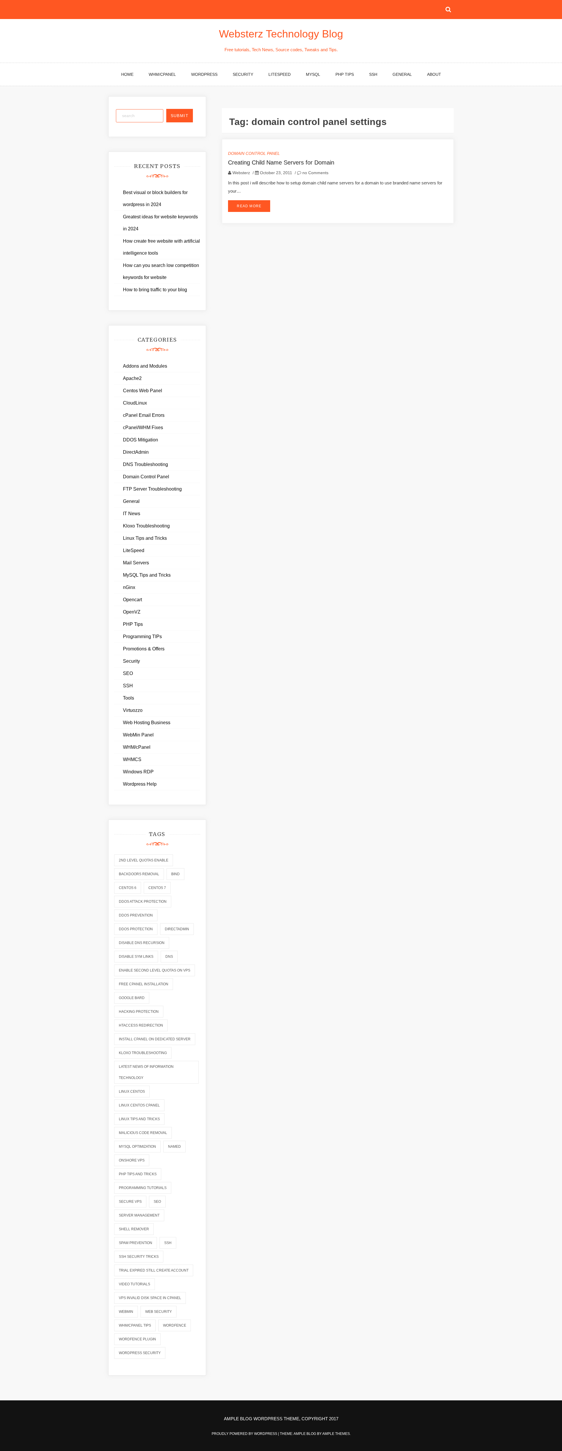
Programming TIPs (142, 636)
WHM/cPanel (162, 74)
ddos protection (136, 929)
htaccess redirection (141, 1025)
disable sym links (136, 957)
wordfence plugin (137, 1339)
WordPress (204, 74)
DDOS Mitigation (140, 439)
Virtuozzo (133, 710)
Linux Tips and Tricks (145, 538)
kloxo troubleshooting (143, 1053)
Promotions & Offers (144, 648)
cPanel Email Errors (144, 415)
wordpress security (140, 1353)
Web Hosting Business (146, 722)
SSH (373, 74)
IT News (131, 513)
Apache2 (132, 378)
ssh (168, 1243)
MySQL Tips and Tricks (147, 575)
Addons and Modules (145, 366)
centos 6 (127, 888)
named (174, 1147)
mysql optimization (137, 1147)
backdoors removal (139, 874)
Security (243, 74)
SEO (128, 673)
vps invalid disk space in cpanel (150, 1298)
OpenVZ (131, 611)
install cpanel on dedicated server (155, 1039)
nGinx (129, 587)
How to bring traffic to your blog (155, 289)
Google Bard (132, 998)
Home (127, 74)
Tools (128, 697)
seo (157, 1202)
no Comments (314, 172)
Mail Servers (136, 562)
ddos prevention (136, 915)
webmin (126, 1312)
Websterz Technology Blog (281, 34)
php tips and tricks (138, 1174)
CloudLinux (135, 402)
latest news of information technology (146, 1072)
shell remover (134, 1229)
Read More (249, 206)
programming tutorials (143, 1188)
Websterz (241, 172)
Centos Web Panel (142, 390)
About (434, 74)
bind (175, 874)
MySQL (313, 74)
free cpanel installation (143, 984)
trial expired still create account (154, 1270)
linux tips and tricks (139, 1119)
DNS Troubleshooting (145, 464)
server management (139, 1215)
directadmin (177, 929)
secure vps (130, 1202)
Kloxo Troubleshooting (146, 525)
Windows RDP (138, 771)
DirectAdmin (136, 452)
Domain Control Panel (254, 153)
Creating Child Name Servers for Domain (281, 162)
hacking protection (139, 1012)
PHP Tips (344, 74)
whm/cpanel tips (135, 1325)
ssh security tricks (139, 1257)
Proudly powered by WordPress (245, 1434)
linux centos (132, 1091)
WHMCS (132, 759)
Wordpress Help (140, 784)
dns (169, 957)
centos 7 (157, 888)
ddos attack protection (143, 902)
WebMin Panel (138, 734)
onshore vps (132, 1160)
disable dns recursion (142, 943)
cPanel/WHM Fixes (143, 427)
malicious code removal (143, 1133)
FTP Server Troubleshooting (152, 488)
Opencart (132, 599)
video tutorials (134, 1284)
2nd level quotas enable (143, 860)
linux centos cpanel (139, 1105)
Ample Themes (336, 1434)
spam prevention (135, 1243)
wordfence (174, 1325)
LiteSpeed (279, 74)
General (402, 74)
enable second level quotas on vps (154, 970)
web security (158, 1312)
